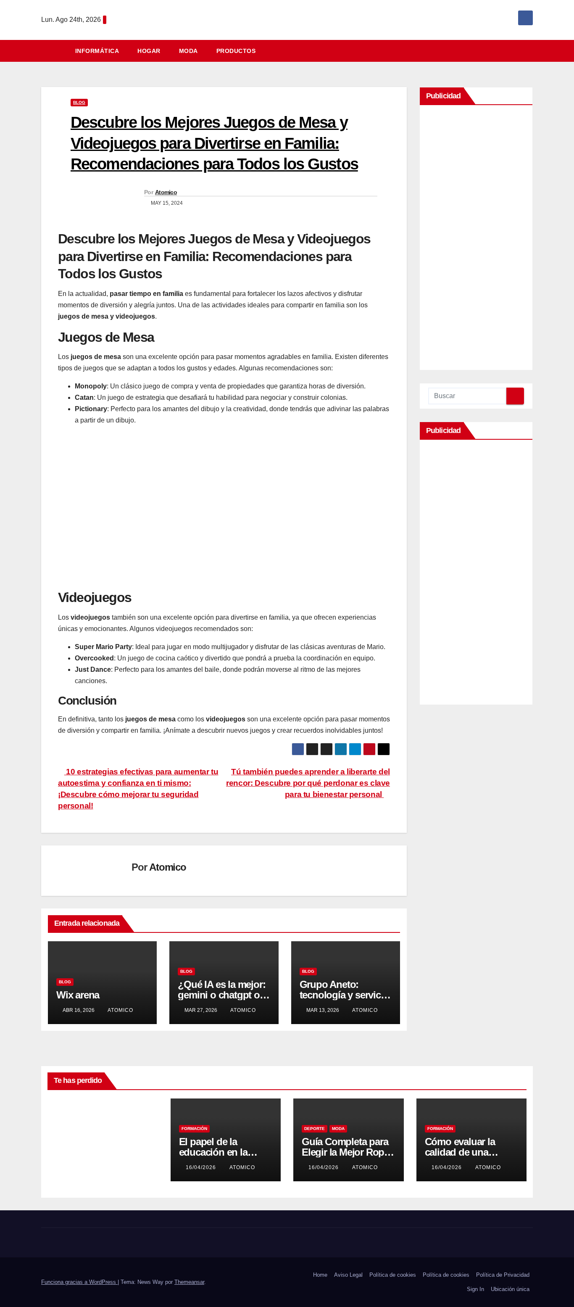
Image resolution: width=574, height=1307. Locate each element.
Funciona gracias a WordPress (79, 1282)
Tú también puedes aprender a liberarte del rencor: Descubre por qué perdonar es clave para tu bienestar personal (308, 783)
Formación (194, 1128)
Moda (188, 51)
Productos (236, 51)
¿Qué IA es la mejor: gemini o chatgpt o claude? (221, 995)
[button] (530, 50)
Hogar (149, 51)
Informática (97, 51)
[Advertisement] (476, 240)
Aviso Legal (348, 1275)
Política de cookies (392, 1275)
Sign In (475, 1289)
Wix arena (77, 995)
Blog (79, 102)
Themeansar (189, 1282)
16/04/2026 (202, 1167)
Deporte (314, 1128)
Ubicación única (510, 1289)
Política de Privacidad (502, 1275)
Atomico (166, 192)
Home (320, 1275)
